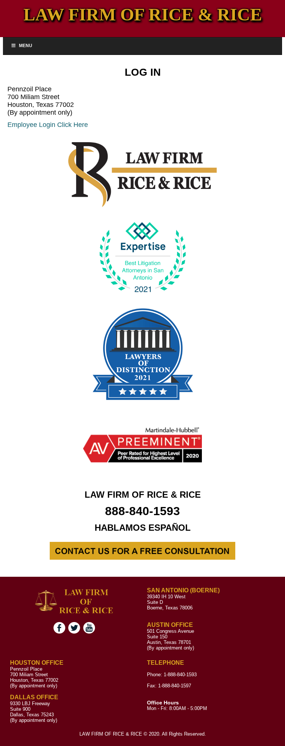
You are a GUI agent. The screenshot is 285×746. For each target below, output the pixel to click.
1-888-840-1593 (180, 674)
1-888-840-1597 (174, 685)
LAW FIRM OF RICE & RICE (142, 14)
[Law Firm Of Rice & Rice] (74, 613)
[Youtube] (89, 632)
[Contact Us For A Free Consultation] (142, 557)
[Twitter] (74, 632)
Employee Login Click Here (47, 124)
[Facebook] (59, 632)
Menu (25, 45)
